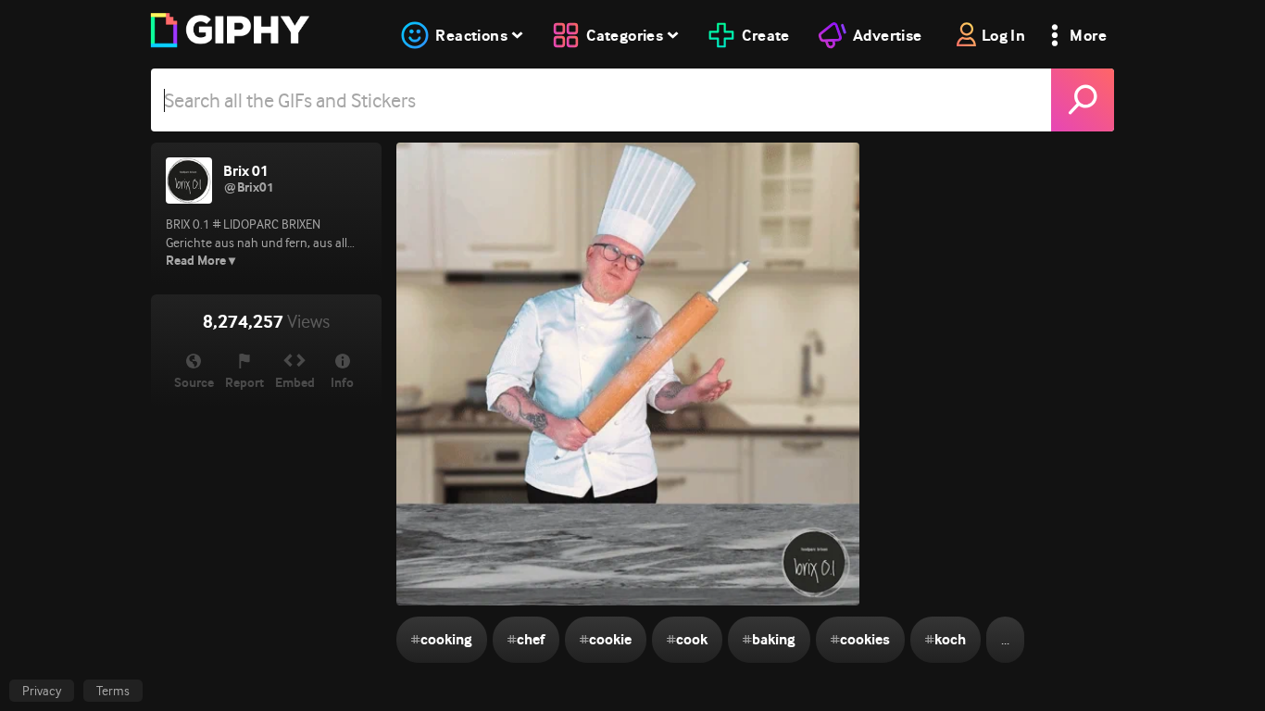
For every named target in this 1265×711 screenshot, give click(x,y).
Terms (113, 690)
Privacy (41, 690)
